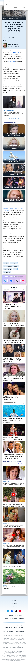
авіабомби (16, 52)
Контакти (14, 603)
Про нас (14, 600)
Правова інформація (14, 616)
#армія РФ (7, 269)
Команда (14, 606)
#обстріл (14, 263)
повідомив (11, 61)
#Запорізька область (11, 266)
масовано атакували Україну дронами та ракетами (13, 208)
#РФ (15, 269)
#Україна (7, 272)
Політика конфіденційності (14, 619)
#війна (6, 263)
